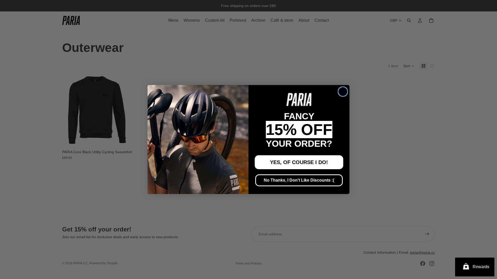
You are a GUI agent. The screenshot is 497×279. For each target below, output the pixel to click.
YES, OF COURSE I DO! (299, 162)
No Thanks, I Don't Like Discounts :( (299, 180)
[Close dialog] (342, 91)
